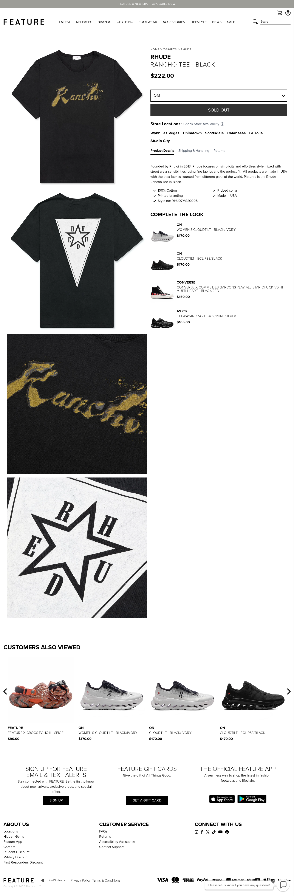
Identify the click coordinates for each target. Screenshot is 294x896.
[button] (5, 691)
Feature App (12, 842)
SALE (231, 22)
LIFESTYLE (198, 22)
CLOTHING (125, 22)
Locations (10, 831)
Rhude (186, 49)
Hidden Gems (13, 836)
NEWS (216, 22)
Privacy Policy (81, 880)
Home (154, 49)
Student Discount (16, 852)
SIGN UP (56, 800)
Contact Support (111, 847)
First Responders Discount (23, 862)
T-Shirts (170, 49)
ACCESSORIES (174, 22)
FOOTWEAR (148, 22)
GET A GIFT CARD (147, 800)
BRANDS (104, 22)
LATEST (65, 22)
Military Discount (16, 857)
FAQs (103, 831)
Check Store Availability (201, 124)
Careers (9, 847)
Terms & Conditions (106, 880)
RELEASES (84, 22)
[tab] (164, 151)
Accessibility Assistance (117, 842)
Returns (105, 836)
